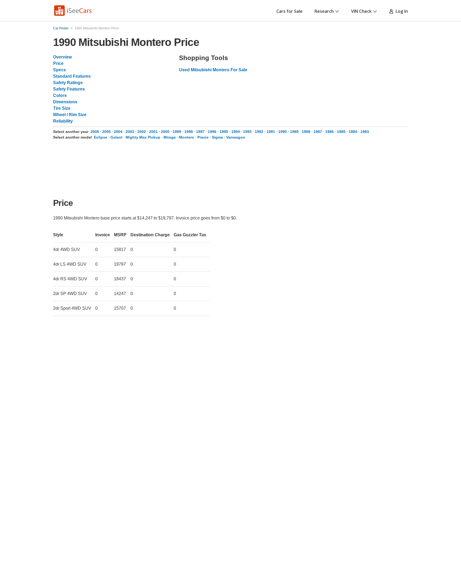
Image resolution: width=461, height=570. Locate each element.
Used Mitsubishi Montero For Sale (213, 70)
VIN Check (361, 11)
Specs (59, 70)
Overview (62, 57)
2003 (130, 131)
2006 (94, 131)
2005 (106, 131)
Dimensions (65, 102)
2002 (141, 131)
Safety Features (69, 89)
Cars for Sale (289, 11)
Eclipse (100, 137)
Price (58, 63)
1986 (329, 131)
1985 (341, 131)
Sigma (217, 137)
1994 (235, 131)
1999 (177, 131)
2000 (165, 131)
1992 (259, 131)
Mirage (170, 137)
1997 (200, 131)
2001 (153, 131)
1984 (353, 131)
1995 (224, 131)
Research (324, 11)
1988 (306, 131)
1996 (212, 131)
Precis (203, 137)
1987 (317, 131)
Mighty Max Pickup (143, 137)
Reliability (63, 121)
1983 (364, 131)
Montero (186, 137)
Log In (401, 11)
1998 (188, 131)
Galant (116, 137)
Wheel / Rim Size (69, 114)
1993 (247, 131)
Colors (60, 95)
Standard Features (72, 76)
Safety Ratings (68, 82)
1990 (282, 131)
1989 (294, 131)
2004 (118, 131)
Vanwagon (235, 137)
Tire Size (61, 108)
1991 (271, 131)
